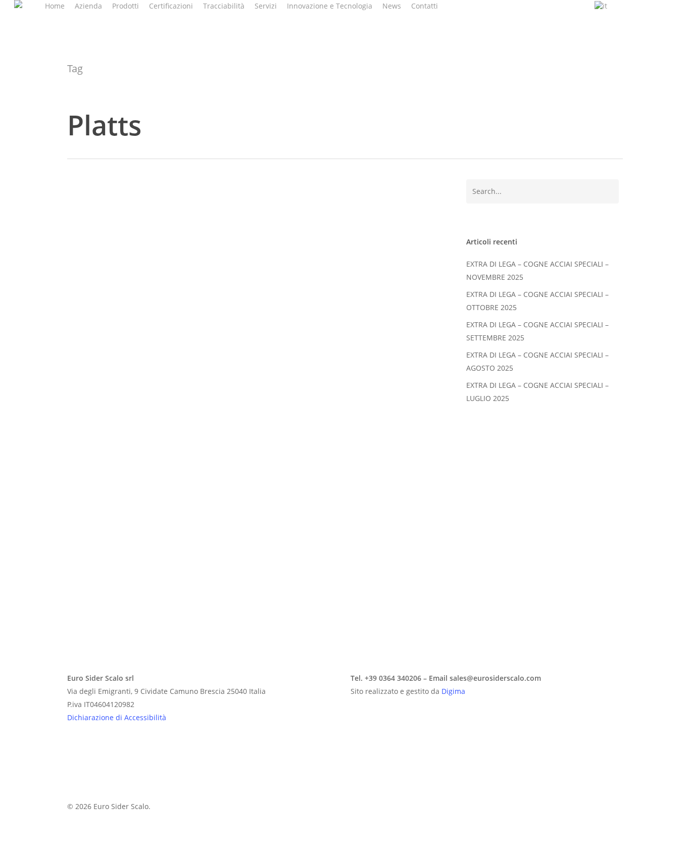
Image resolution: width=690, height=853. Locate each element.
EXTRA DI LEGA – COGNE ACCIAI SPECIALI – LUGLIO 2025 (537, 391)
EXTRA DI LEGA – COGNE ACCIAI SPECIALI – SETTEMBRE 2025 (537, 331)
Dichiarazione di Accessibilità (116, 717)
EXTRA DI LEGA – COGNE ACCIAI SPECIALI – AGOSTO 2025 (537, 361)
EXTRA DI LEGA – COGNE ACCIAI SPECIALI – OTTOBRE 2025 (537, 300)
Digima (453, 691)
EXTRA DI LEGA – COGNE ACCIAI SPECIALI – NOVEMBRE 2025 (537, 270)
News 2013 (100, 577)
